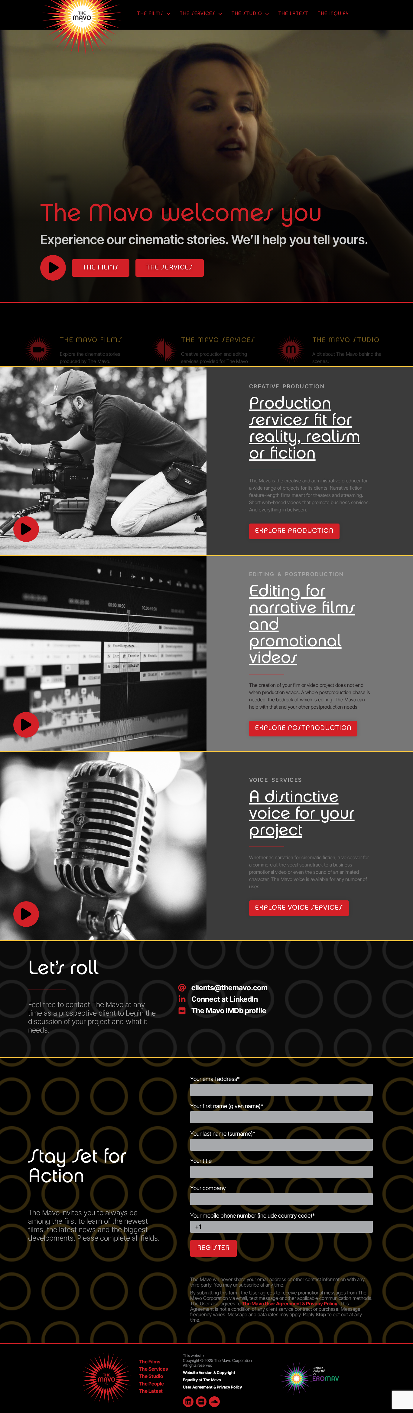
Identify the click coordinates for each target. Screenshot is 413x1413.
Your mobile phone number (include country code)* (252, 1216)
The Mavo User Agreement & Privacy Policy (289, 1303)
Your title (201, 1161)
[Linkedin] (188, 1401)
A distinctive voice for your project (302, 814)
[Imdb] (201, 1401)
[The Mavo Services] (164, 330)
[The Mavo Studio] (291, 330)
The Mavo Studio (346, 321)
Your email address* (215, 1079)
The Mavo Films (91, 321)
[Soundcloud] (214, 1401)
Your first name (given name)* (226, 1106)
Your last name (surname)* (222, 1134)
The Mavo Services (218, 321)
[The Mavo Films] (38, 330)
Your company (208, 1188)
